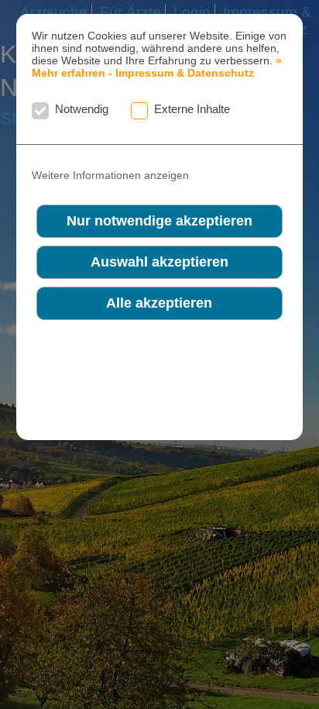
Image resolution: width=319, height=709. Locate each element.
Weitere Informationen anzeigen (110, 175)
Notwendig (81, 108)
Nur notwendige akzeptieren (159, 221)
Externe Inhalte (192, 108)
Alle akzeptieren (159, 303)
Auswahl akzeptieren (159, 262)
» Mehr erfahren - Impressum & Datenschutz (157, 66)
